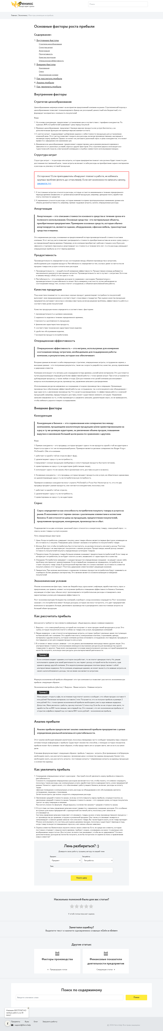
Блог (36, 1021)
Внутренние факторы (48, 40)
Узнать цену (81, 878)
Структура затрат (46, 47)
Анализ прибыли (45, 82)
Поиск (136, 997)
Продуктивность (46, 54)
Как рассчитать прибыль (49, 78)
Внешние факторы (46, 64)
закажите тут (44, 183)
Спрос (41, 71)
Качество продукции (47, 57)
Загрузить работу (49, 1021)
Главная (14, 15)
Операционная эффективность (51, 61)
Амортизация (44, 51)
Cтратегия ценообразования (50, 44)
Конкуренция (44, 68)
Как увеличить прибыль (49, 86)
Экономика (22, 15)
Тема (51, 866)
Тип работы (86, 857)
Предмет (53, 857)
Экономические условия (48, 75)
